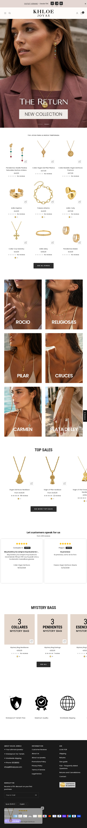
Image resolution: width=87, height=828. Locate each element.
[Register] (36, 795)
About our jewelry (39, 757)
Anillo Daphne (16, 208)
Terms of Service (38, 770)
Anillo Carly (70, 208)
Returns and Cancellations (69, 772)
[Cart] (82, 13)
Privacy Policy (37, 766)
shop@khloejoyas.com (13, 767)
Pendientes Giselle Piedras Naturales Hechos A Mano (16, 169)
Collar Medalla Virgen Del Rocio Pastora (70, 169)
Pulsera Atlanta (43, 208)
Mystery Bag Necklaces (19, 647)
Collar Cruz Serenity (16, 249)
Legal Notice (37, 774)
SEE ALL (43, 664)
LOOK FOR (63, 749)
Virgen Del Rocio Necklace (19, 490)
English (22, 804)
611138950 (15, 762)
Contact (62, 776)
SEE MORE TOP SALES (43, 509)
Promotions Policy (39, 761)
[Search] (10, 13)
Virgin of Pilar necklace (52, 490)
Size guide (63, 761)
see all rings (43, 266)
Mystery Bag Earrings (52, 647)
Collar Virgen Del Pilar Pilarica (43, 168)
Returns (62, 757)
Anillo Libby (43, 249)
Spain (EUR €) (10, 804)
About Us (35, 753)
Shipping (62, 753)
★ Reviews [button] (85, 416)
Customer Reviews (39, 749)
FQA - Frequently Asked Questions (68, 767)
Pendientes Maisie (70, 249)
